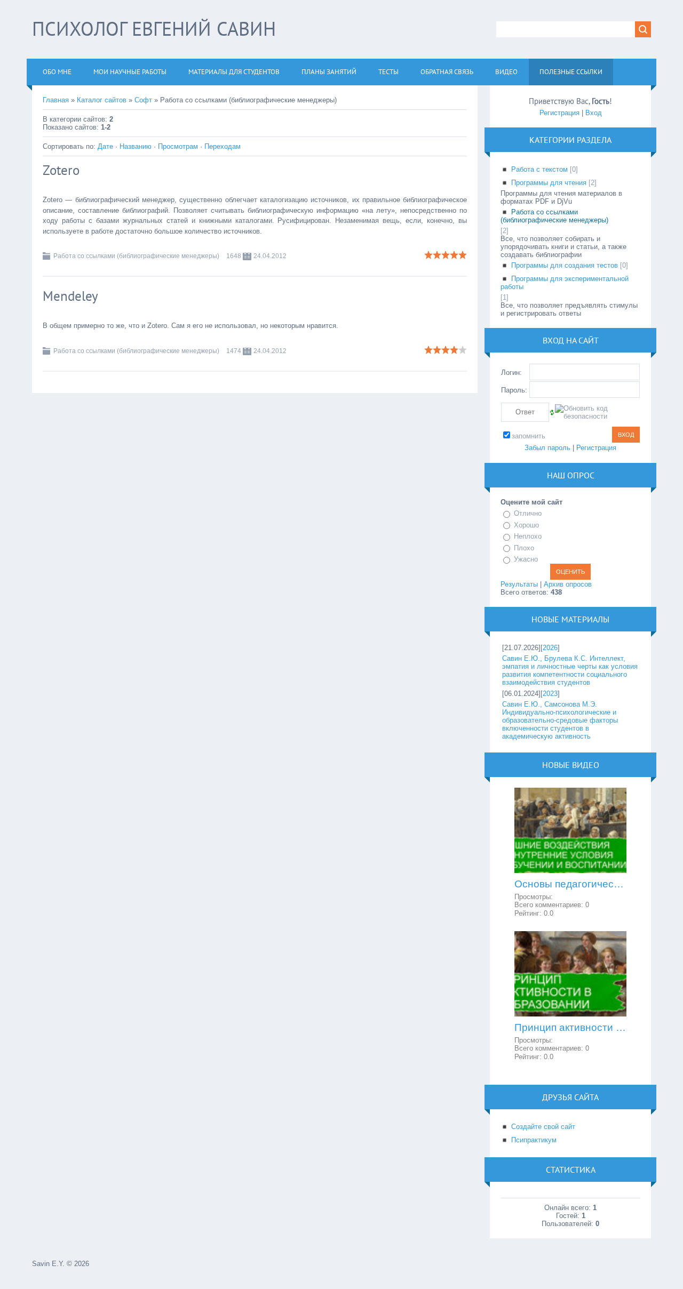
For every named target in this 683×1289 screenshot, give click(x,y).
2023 (550, 694)
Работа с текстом (539, 169)
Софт (143, 100)
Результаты (519, 584)
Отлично (528, 513)
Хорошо (526, 525)
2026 (550, 648)
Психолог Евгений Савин (154, 28)
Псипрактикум (534, 1140)
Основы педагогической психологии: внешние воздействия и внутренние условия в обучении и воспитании (570, 884)
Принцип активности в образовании (570, 1027)
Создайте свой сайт (543, 1127)
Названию (136, 146)
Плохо (524, 548)
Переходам (222, 146)
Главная (56, 100)
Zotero (61, 170)
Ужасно (526, 559)
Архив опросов (568, 584)
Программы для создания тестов (564, 265)
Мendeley (70, 296)
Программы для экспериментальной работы (565, 283)
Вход (593, 113)
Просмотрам (178, 146)
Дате (105, 146)
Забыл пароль (547, 448)
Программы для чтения (548, 183)
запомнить (528, 436)
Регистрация (559, 113)
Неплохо (528, 536)
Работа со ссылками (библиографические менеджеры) (136, 256)
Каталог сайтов (101, 100)
